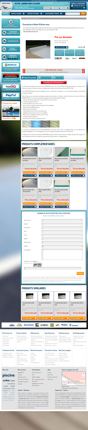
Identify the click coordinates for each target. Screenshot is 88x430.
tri (13, 396)
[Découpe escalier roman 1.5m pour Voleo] (29, 179)
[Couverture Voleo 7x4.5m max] (78, 292)
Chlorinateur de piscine (8, 357)
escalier (5, 390)
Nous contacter (77, 8)
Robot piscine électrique (36, 336)
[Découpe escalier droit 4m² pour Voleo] (78, 148)
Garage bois (61, 359)
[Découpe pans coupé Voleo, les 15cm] (61, 148)
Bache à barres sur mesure (51, 343)
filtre (6, 398)
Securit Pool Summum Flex (51, 359)
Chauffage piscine (78, 333)
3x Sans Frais (69, 53)
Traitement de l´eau (8, 350)
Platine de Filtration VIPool (65, 341)
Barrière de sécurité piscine (51, 336)
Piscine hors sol (7, 333)
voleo (13, 388)
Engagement (21, 372)
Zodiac (5, 394)
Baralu (32, 357)
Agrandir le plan (65, 386)
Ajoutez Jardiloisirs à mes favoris (61, 2)
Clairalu (32, 360)
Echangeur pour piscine (78, 336)
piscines (9, 396)
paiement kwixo (11, 89)
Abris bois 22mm (63, 353)
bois (9, 390)
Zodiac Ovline (6, 343)
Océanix (33, 353)
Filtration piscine (64, 333)
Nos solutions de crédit (23, 379)
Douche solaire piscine (22, 359)
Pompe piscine (62, 336)
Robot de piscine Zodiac (36, 345)
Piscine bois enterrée (21, 336)
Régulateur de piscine (7, 355)
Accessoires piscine (22, 350)
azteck (12, 386)
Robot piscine (35, 333)
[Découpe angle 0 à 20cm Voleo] (45, 179)
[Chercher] (83, 13)
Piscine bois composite (8, 338)
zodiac (6, 380)
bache (13, 380)
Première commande (52, 377)
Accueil (23, 18)
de (3, 400)
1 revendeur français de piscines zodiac (11, 69)
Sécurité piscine (50, 333)
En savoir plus (27, 318)
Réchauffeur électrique (78, 345)
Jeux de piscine (20, 364)
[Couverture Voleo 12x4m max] (29, 292)
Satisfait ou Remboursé (79, 53)
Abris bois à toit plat (63, 357)
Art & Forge (33, 355)
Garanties (20, 384)
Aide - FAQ (50, 374)
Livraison (20, 374)
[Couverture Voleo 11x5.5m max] (61, 292)
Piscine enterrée (21, 333)
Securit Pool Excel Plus (50, 364)
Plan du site (50, 379)
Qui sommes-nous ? (36, 372)
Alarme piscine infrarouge (51, 338)
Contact (49, 372)
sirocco (6, 400)
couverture (11, 383)
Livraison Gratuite (59, 53)
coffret (6, 392)
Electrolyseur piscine (7, 353)
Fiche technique (46, 78)
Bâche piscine (20, 353)
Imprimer (80, 47)
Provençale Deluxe (35, 362)
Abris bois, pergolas (65, 350)
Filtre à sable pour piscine (65, 338)
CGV (33, 374)
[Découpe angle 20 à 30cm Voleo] (45, 148)
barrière (12, 392)
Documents (59, 78)
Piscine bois (5, 336)
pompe (6, 386)
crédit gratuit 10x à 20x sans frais (11, 80)
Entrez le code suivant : (28, 263)
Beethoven (33, 359)
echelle (5, 396)
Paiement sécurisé (22, 377)
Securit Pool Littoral (49, 353)
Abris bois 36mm (63, 355)
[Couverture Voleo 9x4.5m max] (45, 292)
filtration (11, 400)
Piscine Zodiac (6, 340)
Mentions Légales (36, 377)
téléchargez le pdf (8, 118)
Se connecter (66, 4)
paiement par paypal (11, 98)
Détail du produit (30, 78)
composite (12, 394)
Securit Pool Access (49, 362)
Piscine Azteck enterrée (22, 338)
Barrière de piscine (36, 350)
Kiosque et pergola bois (64, 360)
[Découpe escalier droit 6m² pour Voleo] (61, 179)
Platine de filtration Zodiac (65, 340)
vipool (13, 390)
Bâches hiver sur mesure (50, 345)
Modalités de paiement (23, 381)
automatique (7, 388)
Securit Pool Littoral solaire (51, 360)
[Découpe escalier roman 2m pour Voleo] (29, 148)
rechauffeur (11, 398)
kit (3, 398)
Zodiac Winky (6, 341)
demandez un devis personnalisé (11, 26)
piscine (8, 375)
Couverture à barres (51, 350)
